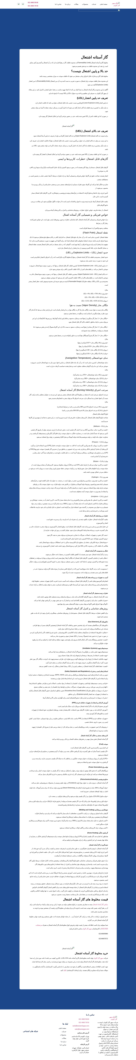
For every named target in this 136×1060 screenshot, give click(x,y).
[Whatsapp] (19, 1036)
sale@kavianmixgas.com (81, 1026)
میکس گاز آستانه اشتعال (100, 904)
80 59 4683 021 (33, 2)
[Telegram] (24, 1036)
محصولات (85, 4)
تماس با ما (58, 4)
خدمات (94, 4)
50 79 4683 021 (33, 6)
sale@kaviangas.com (82, 1029)
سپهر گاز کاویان (87, 929)
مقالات (76, 4)
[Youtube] (30, 1036)
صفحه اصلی (103, 4)
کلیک (64, 970)
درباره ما (67, 4)
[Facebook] (36, 1036)
